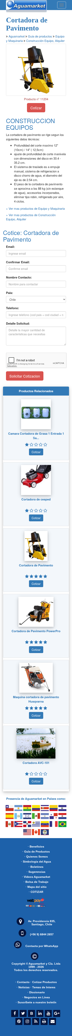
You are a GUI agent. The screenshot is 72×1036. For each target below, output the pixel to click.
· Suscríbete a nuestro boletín (36, 1002)
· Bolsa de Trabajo (36, 881)
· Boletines (36, 866)
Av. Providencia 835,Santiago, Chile (41, 923)
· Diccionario (36, 992)
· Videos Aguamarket (36, 876)
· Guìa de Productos (36, 851)
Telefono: (12, 308)
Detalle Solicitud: (18, 323)
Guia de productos (40, 36)
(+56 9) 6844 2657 (42, 934)
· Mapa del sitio (36, 886)
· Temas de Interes (42, 987)
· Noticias (23, 987)
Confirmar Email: (18, 262)
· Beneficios (36, 846)
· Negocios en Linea (36, 997)
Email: (10, 247)
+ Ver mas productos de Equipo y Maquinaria (35, 208)
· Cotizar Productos (43, 982)
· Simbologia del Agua (36, 861)
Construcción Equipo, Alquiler (45, 40)
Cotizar (36, 107)
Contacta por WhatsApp (41, 946)
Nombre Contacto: (19, 277)
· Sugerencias (36, 871)
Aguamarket (17, 36)
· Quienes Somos (36, 856)
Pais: (9, 293)
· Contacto (22, 982)
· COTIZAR (36, 891)
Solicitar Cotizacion (24, 376)
